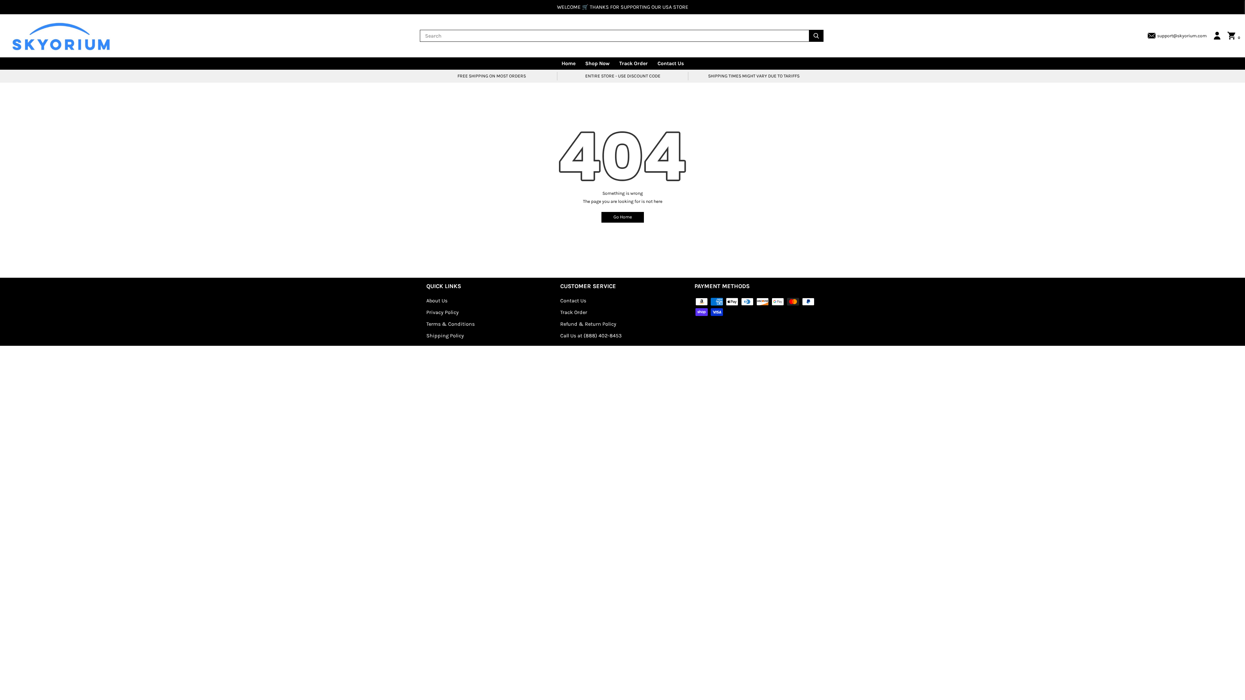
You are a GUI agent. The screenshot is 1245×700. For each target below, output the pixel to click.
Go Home (622, 217)
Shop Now (597, 63)
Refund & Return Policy (588, 324)
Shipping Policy (445, 335)
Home (568, 63)
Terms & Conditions (450, 324)
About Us (436, 301)
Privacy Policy (442, 312)
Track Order (633, 63)
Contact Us (671, 63)
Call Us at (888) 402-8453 (591, 335)
